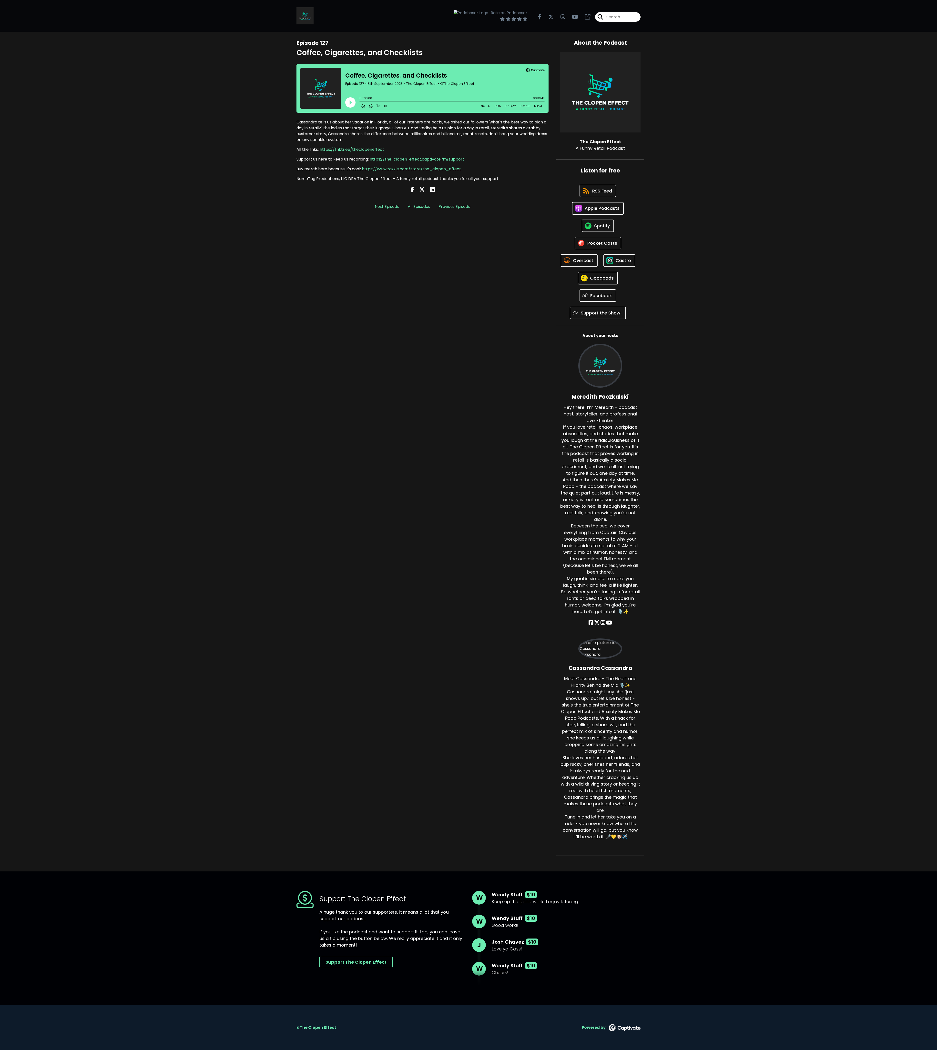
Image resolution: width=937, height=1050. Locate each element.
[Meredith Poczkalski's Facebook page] (591, 622)
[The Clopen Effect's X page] (548, 17)
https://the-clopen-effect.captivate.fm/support (417, 159)
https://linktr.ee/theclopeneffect (352, 149)
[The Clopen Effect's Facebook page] (539, 17)
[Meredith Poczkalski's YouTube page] (609, 622)
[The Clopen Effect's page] (584, 17)
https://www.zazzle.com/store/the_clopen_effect (411, 169)
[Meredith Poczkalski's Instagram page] (603, 622)
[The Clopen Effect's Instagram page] (560, 17)
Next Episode (387, 206)
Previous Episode (454, 206)
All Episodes (419, 206)
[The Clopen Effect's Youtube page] (572, 17)
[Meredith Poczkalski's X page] (597, 622)
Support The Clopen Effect (356, 962)
